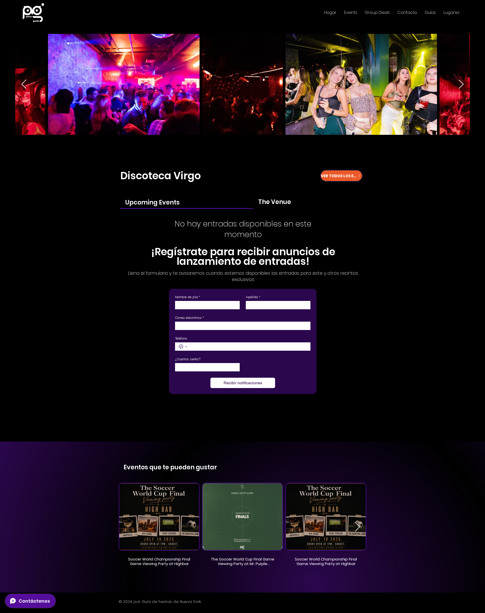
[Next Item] (461, 84)
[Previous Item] (24, 84)
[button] (350, 12)
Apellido (253, 297)
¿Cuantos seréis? (188, 359)
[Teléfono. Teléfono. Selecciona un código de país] (183, 347)
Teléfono (181, 338)
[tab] (186, 202)
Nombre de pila (187, 297)
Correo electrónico (189, 318)
